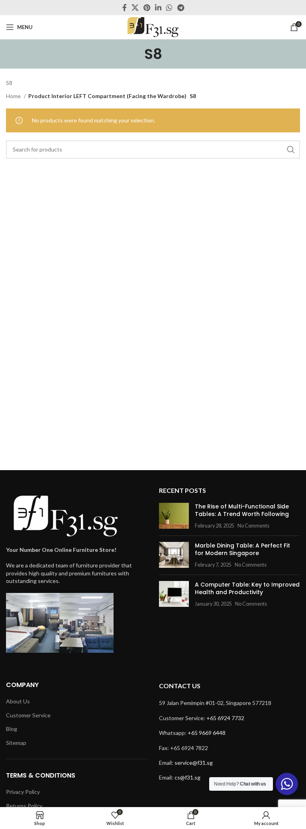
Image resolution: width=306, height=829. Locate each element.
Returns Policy (24, 805)
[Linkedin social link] (158, 8)
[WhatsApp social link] (169, 8)
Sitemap (16, 742)
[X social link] (135, 8)
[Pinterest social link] (147, 8)
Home (14, 96)
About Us (18, 701)
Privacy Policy (23, 791)
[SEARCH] (291, 149)
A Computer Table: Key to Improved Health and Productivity (247, 589)
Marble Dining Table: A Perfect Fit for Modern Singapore (242, 549)
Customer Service (28, 715)
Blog (11, 728)
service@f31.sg (194, 762)
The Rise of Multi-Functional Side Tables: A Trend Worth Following (242, 510)
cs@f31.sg (187, 777)
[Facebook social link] (124, 8)
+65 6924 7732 (225, 718)
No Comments (253, 526)
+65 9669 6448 (207, 732)
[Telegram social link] (180, 8)
